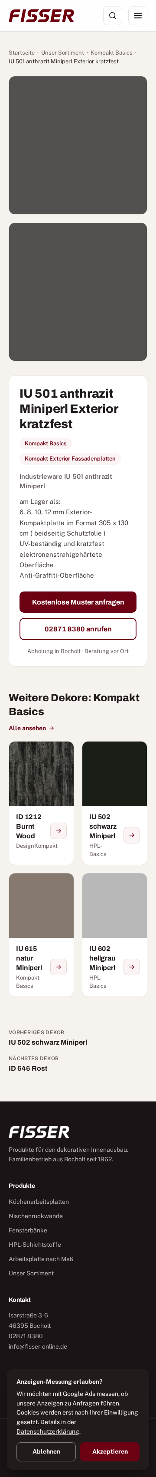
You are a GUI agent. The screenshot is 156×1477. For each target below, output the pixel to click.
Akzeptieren (110, 1451)
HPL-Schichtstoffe (35, 1244)
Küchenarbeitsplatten (39, 1201)
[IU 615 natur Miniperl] (41, 935)
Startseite (22, 52)
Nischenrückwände (36, 1215)
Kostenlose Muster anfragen (78, 602)
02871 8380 (26, 1336)
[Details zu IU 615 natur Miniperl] (58, 967)
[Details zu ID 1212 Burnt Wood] (58, 831)
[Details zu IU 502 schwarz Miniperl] (132, 835)
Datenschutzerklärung (47, 1431)
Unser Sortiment (62, 52)
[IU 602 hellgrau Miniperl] (114, 935)
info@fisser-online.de (38, 1346)
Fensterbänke (28, 1230)
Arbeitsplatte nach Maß (41, 1258)
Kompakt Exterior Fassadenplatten (70, 458)
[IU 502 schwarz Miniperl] (114, 803)
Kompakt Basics (112, 52)
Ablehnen (46, 1451)
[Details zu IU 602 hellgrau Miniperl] (132, 967)
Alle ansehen (27, 728)
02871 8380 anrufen (78, 629)
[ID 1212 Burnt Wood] (41, 803)
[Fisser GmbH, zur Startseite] (41, 15)
